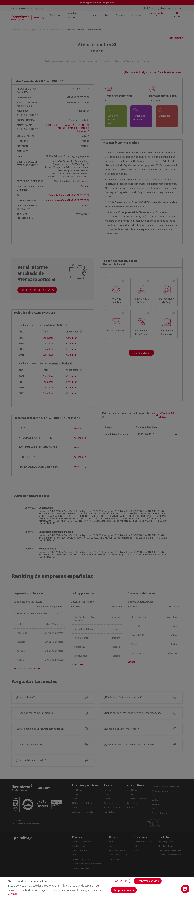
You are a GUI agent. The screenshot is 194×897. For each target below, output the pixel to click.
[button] (185, 889)
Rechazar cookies (148, 881)
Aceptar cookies (124, 890)
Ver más (12, 893)
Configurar (120, 881)
